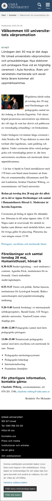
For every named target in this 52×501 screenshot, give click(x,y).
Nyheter (12, 15)
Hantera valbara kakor (15, 482)
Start (3, 15)
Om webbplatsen (11, 455)
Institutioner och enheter (15, 445)
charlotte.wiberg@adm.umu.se (33, 391)
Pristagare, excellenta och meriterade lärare (24, 244)
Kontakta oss (8, 436)
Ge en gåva (7, 449)
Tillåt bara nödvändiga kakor (20, 488)
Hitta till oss (8, 430)
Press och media (10, 440)
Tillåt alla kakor (13, 494)
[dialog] (26, 480)
